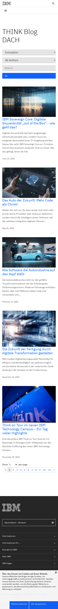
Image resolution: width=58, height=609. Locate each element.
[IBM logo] (7, 3)
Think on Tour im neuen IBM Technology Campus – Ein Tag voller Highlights (25, 429)
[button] (56, 572)
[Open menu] (5, 10)
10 (44, 469)
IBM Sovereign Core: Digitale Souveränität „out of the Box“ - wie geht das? (28, 123)
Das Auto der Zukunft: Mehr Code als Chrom (27, 202)
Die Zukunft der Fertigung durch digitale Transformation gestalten (27, 351)
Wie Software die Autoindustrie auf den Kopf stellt (28, 272)
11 (49, 469)
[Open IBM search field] (53, 3)
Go (6, 75)
